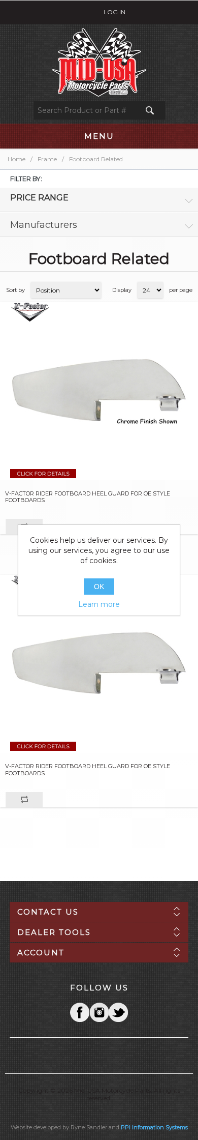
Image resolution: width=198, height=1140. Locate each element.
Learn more (99, 604)
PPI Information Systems (154, 1127)
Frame (47, 159)
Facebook (79, 1012)
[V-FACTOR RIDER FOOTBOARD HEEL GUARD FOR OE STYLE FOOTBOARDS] (99, 391)
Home (16, 159)
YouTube (118, 1012)
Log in (114, 12)
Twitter (99, 1012)
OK (99, 586)
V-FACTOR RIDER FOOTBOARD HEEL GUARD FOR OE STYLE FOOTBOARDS (87, 497)
